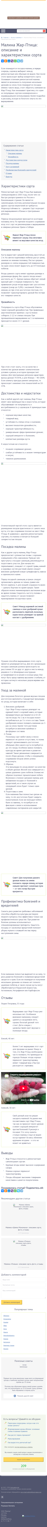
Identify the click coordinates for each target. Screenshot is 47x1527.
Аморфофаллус (8, 1335)
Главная (6, 37)
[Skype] (18, 61)
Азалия (5, 1322)
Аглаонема (7, 1319)
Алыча (5, 1332)
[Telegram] (21, 61)
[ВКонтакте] (2, 61)
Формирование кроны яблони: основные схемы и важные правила (24, 1430)
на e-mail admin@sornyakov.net (31, 1492)
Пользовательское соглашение (12, 1502)
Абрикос (6, 1316)
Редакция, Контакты (8, 1506)
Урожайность (13, 157)
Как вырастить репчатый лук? (19, 1442)
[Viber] (12, 61)
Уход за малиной (12, 166)
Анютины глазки (8, 1345)
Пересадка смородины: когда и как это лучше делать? (23, 1424)
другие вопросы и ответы (23, 1447)
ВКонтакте (2, 1497)
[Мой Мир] (9, 61)
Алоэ (5, 1329)
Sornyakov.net (14, 1487)
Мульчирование (14, 1439)
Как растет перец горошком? (19, 1435)
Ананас (5, 1339)
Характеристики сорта (14, 150)
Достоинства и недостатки (16, 160)
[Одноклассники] (5, 61)
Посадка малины (12, 163)
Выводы (9, 176)
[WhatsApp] (15, 61)
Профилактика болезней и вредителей (21, 170)
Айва (5, 1326)
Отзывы (9, 173)
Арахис (5, 1349)
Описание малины (15, 153)
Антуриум (6, 1342)
